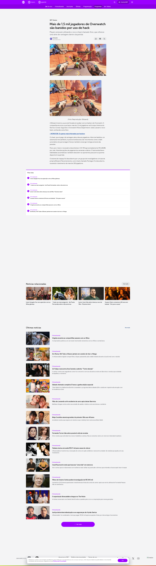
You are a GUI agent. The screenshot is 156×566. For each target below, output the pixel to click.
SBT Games (53, 20)
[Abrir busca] (114, 2)
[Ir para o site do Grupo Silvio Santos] (24, 558)
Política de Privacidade (59, 561)
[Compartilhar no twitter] (104, 38)
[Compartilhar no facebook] (100, 38)
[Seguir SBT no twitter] (133, 558)
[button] (38, 298)
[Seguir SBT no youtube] (138, 558)
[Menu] (132, 2)
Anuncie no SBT (64, 557)
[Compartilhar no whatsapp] (96, 38)
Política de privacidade (78, 557)
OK (123, 560)
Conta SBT (124, 2)
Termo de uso (92, 557)
